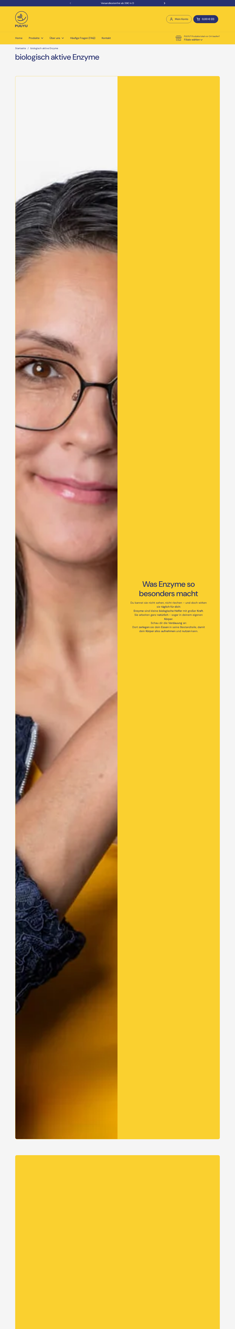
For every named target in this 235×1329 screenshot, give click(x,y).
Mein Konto (181, 19)
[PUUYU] (21, 19)
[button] (205, 19)
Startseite (20, 48)
